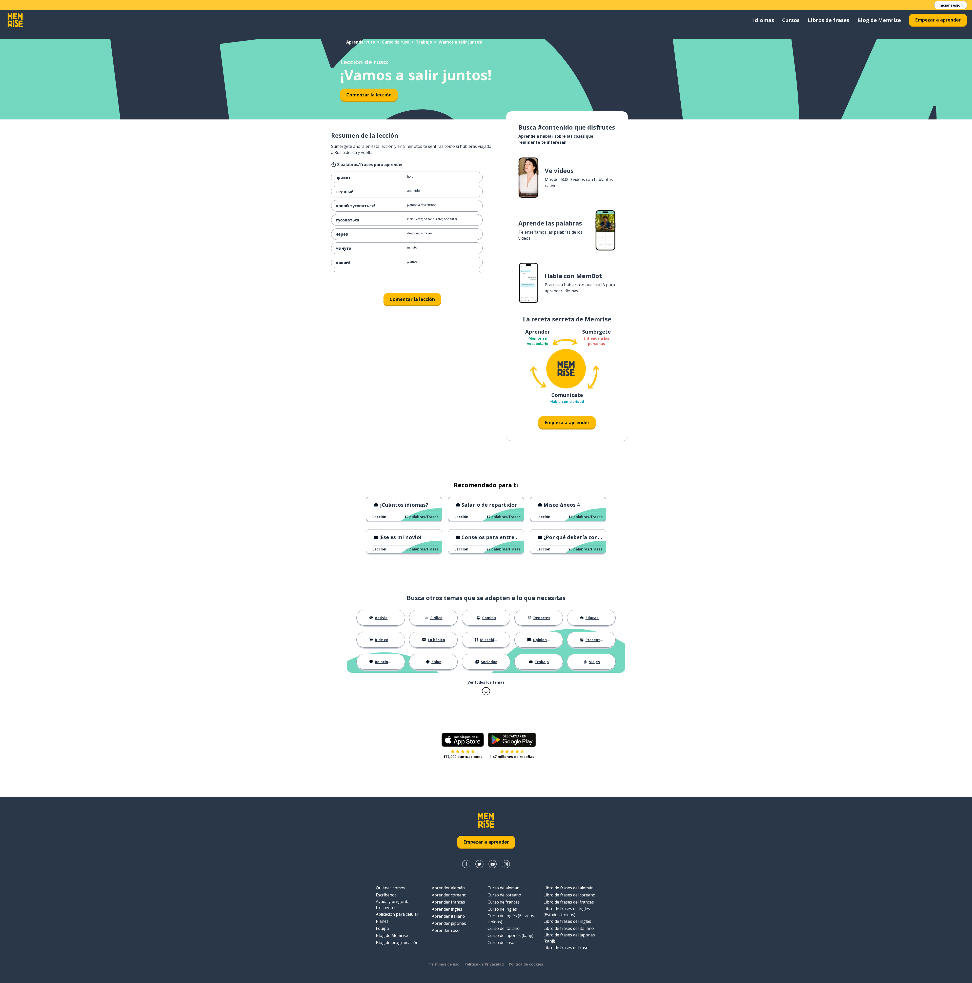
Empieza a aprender (567, 422)
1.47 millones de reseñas (512, 756)
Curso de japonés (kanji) (510, 935)
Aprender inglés (447, 909)
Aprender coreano (449, 895)
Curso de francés (504, 902)
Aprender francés (448, 902)
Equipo (382, 928)
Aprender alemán (448, 888)
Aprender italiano (448, 916)
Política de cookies (526, 964)
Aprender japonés (449, 923)
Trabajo (424, 42)
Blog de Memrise (879, 20)
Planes (382, 921)
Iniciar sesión (951, 5)
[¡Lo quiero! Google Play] (512, 740)
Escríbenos (386, 895)
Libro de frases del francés (568, 902)
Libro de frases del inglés (567, 921)
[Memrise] (15, 20)
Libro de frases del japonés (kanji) (569, 938)
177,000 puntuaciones (462, 756)
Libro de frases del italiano (568, 928)
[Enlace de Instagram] (506, 864)
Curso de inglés (502, 909)
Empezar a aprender (938, 20)
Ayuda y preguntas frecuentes (394, 904)
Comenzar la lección (369, 95)
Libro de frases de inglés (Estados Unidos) (566, 911)
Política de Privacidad (484, 964)
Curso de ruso (395, 42)
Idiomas (763, 20)
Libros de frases (828, 20)
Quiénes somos (390, 888)
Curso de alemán (503, 888)
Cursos (791, 20)
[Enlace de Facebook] (466, 864)
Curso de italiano (504, 928)
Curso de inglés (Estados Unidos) (511, 919)
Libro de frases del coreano (569, 895)
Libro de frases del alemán (568, 888)
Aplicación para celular (397, 914)
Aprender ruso (360, 42)
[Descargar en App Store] (462, 740)
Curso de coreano (504, 895)
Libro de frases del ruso (566, 947)
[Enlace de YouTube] (493, 864)
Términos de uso (444, 964)
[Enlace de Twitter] (479, 864)
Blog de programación (397, 942)
